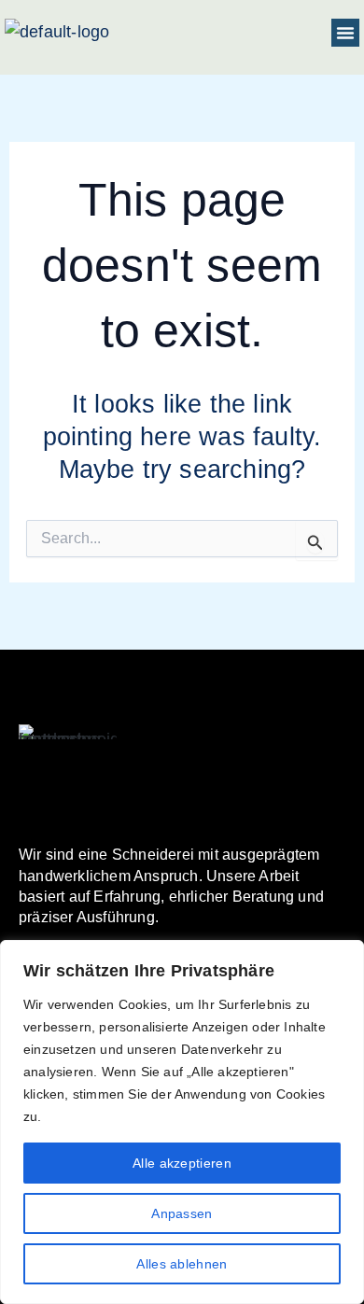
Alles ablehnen (181, 1263)
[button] (345, 33)
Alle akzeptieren (182, 1163)
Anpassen (181, 1213)
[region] (182, 1122)
